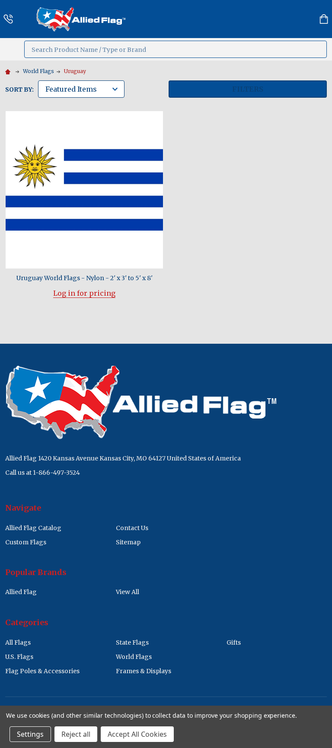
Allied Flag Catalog (33, 528)
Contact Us (132, 528)
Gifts (234, 642)
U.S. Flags (19, 657)
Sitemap (128, 542)
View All (127, 592)
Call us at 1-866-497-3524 (42, 472)
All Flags (18, 642)
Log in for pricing (84, 293)
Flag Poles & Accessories (42, 671)
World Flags (134, 657)
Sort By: (19, 89)
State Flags (132, 642)
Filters (247, 89)
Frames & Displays (143, 671)
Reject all (75, 734)
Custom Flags (25, 542)
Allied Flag (21, 592)
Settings (30, 734)
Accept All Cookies (137, 734)
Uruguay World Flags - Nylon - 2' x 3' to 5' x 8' (84, 278)
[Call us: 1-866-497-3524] (8, 19)
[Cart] (324, 19)
